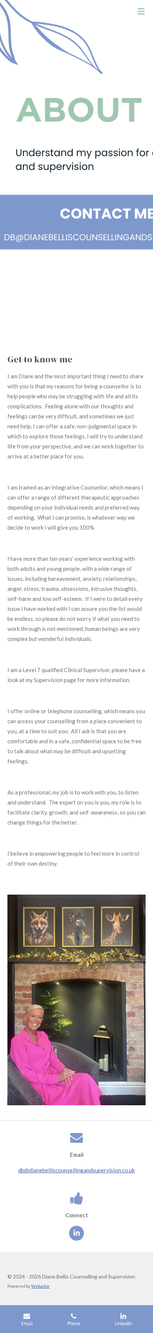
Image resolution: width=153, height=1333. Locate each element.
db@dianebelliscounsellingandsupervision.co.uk (76, 1170)
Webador (40, 1285)
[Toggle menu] (141, 11)
